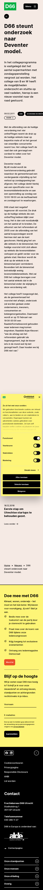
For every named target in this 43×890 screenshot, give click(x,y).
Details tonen (30, 470)
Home (7, 565)
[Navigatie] (35, 753)
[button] (31, 6)
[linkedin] (11, 753)
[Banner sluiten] (39, 397)
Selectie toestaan (21, 484)
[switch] (36, 446)
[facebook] (6, 753)
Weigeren (21, 491)
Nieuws (18, 565)
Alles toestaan (21, 477)
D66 (20, 114)
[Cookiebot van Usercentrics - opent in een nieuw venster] (25, 397)
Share (8, 118)
